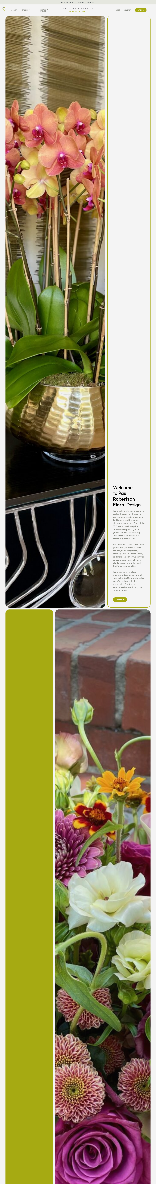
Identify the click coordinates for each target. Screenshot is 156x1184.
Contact (127, 10)
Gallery (26, 10)
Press (117, 10)
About (14, 10)
